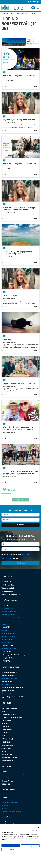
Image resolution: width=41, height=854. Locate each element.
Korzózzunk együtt (10, 295)
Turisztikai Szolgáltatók (9, 757)
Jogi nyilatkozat (6, 808)
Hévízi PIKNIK (5, 778)
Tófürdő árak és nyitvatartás (10, 594)
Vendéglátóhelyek (7, 760)
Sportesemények (6, 639)
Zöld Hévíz (5, 726)
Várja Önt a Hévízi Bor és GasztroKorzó (18, 383)
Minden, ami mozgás (8, 636)
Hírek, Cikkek (5, 733)
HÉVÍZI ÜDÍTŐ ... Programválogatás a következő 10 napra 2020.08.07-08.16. (18, 428)
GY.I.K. (3, 736)
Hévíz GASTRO (6, 652)
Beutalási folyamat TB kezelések (12, 687)
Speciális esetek (6, 681)
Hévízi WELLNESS (7, 645)
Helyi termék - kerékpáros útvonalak (12, 775)
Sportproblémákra (7, 691)
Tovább (35, 86)
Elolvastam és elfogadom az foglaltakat (15, 556)
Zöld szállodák (6, 730)
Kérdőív (4, 711)
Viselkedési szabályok (8, 745)
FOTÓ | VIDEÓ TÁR (7, 739)
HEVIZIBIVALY (5, 661)
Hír (4, 72)
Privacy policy (35, 830)
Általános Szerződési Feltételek (11, 811)
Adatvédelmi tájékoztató (9, 802)
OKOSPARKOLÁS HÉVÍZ (9, 714)
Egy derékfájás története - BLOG (12, 697)
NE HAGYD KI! (5, 605)
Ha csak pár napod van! (9, 672)
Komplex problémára (8, 675)
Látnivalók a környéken (8, 611)
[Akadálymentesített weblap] (38, 2)
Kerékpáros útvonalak (8, 633)
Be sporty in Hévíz (7, 630)
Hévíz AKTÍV (5, 627)
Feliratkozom (21, 563)
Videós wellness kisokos (9, 649)
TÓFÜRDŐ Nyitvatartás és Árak (11, 717)
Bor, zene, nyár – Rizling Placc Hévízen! (18, 120)
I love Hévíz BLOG (7, 591)
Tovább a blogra (20, 499)
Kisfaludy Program (7, 781)
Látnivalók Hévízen (7, 608)
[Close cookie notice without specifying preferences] (39, 827)
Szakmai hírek (6, 748)
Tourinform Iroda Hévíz (9, 708)
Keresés (20, 525)
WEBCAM (4, 723)
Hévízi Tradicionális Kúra (9, 678)
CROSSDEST (5, 772)
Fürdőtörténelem (7, 582)
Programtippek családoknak (10, 618)
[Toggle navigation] (38, 7)
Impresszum (5, 805)
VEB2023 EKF (5, 784)
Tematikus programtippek (9, 615)
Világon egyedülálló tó (8, 588)
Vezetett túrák (6, 621)
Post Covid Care (6, 684)
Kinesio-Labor (6, 694)
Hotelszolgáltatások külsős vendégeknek (15, 655)
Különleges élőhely (7, 585)
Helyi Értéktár (5, 742)
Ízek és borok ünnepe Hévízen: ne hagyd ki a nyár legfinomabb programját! (19, 208)
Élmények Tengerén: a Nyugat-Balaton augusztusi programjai (18, 252)
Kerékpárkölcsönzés (8, 658)
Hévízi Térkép (6, 720)
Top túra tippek (6, 642)
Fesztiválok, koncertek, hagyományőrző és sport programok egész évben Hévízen (20, 472)
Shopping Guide (6, 754)
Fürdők (3, 751)
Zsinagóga (4, 624)
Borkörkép (6, 339)
